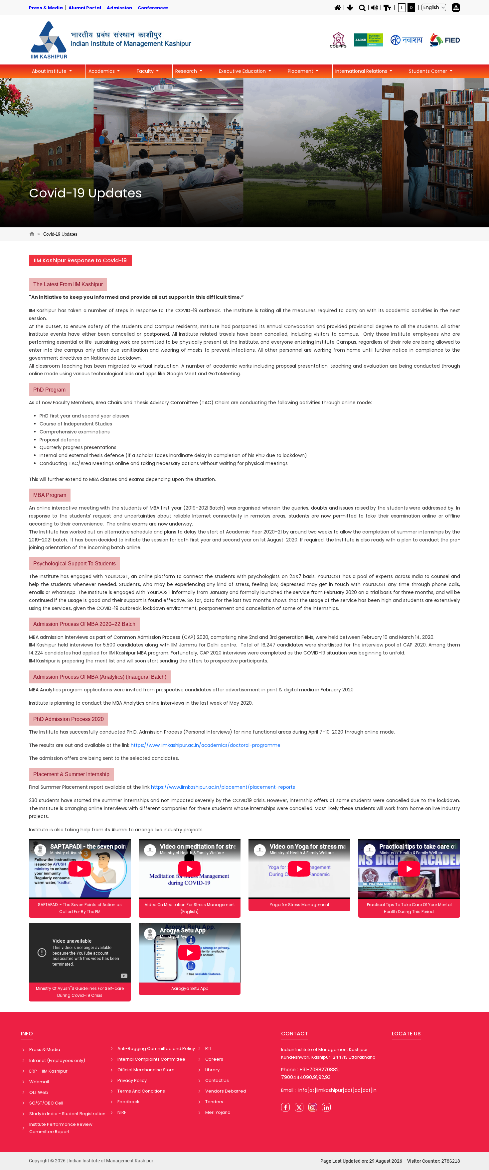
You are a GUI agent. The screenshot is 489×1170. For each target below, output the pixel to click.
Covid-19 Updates (85, 193)
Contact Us (217, 1080)
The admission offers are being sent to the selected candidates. (104, 758)
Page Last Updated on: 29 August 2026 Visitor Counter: (390, 1161)
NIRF (121, 1112)
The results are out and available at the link (154, 745)
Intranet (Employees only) (57, 1060)
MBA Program (49, 495)
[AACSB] (369, 40)
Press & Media (44, 1049)
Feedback (128, 1102)
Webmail (39, 1082)
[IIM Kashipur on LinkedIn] (326, 1107)
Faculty (146, 71)
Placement (301, 71)
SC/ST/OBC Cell (46, 1103)
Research (186, 71)
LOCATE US (406, 1033)
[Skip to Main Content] (350, 7)
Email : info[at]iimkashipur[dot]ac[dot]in (329, 1090)
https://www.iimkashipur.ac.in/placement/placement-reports (223, 787)
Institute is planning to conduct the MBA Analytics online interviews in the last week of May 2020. (141, 703)
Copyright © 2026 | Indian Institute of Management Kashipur (91, 1160)
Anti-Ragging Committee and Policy (156, 1048)
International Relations (362, 71)
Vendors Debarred (225, 1091)
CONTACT (294, 1033)
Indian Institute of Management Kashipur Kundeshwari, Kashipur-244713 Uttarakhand (328, 1053)
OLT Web (38, 1092)
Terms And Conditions (141, 1091)
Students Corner (428, 71)
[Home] (337, 7)
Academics (102, 71)
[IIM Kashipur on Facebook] (285, 1107)
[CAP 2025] (338, 40)
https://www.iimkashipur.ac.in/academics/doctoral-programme (205, 745)
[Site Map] (456, 7)
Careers (214, 1059)
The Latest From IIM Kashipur (68, 284)
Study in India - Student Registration (67, 1114)
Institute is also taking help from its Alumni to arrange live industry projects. (117, 829)
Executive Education (243, 71)
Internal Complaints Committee (151, 1059)
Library (212, 1070)
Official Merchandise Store (146, 1070)
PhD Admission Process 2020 (68, 719)
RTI (208, 1048)
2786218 (450, 1161)
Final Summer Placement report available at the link (162, 787)
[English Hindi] (433, 7)
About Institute (50, 71)
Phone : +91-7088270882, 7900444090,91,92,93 (310, 1073)
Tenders (214, 1102)
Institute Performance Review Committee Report (60, 1128)
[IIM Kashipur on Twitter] (299, 1107)
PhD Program (49, 390)
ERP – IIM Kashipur (48, 1071)
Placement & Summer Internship (71, 774)
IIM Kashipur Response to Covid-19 (80, 260)
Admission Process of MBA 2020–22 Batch (84, 624)
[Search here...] (362, 7)
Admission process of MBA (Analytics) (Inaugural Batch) (99, 677)
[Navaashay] (406, 40)
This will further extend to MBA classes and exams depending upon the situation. (123, 479)
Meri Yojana (218, 1112)
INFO (27, 1033)
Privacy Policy (132, 1080)
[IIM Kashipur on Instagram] (312, 1107)
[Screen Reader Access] (374, 7)
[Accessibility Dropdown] (388, 8)
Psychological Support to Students (74, 563)
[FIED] (445, 40)
